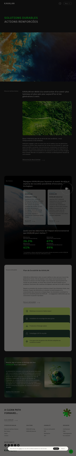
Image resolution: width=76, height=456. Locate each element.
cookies (20, 448)
